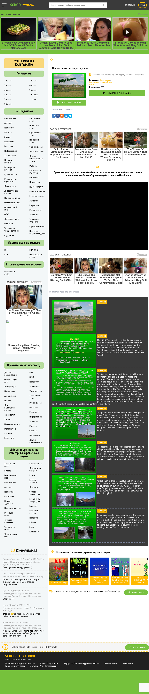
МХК (31, 372)
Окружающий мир (10, 208)
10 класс (33, 95)
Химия (7, 137)
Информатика (10, 151)
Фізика (32, 522)
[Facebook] (58, 116)
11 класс (33, 99)
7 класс (32, 81)
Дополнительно (11, 219)
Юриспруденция (37, 226)
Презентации (105, 80)
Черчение (8, 224)
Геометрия (9, 128)
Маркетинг (34, 205)
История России (8, 161)
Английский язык (34, 119)
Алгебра (8, 123)
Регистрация (129, 5)
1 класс (7, 81)
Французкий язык (35, 134)
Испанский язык (34, 127)
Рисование (34, 178)
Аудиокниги (128, 664)
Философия (34, 435)
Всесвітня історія (33, 512)
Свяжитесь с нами (137, 647)
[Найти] (103, 5)
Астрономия (10, 156)
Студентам (9, 235)
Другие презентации (35, 441)
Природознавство (12, 508)
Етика (32, 475)
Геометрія (9, 492)
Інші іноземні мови (10, 476)
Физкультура (35, 391)
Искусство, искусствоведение (37, 232)
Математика (10, 118)
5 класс (7, 99)
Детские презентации (10, 373)
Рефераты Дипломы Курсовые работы (81, 664)
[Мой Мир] (66, 116)
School (22, 5)
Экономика (34, 215)
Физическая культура (35, 171)
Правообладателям (49, 664)
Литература (10, 186)
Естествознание (36, 196)
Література (34, 487)
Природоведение (12, 198)
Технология (9, 415)
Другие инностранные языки (36, 158)
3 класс (7, 90)
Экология (33, 201)
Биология (8, 146)
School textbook (20, 656)
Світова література (34, 493)
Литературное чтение (11, 192)
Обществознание (12, 203)
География (9, 142)
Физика (8, 132)
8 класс (32, 85)
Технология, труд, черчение (11, 229)
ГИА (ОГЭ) (33, 250)
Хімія (31, 527)
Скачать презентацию (119, 93)
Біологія (33, 506)
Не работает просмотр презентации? (64, 292)
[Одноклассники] (62, 116)
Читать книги (110, 664)
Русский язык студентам (10, 180)
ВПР (6, 250)
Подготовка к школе (35, 256)
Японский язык (36, 152)
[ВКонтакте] (54, 116)
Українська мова (9, 528)
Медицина (34, 412)
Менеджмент (35, 210)
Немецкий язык (34, 141)
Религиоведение (37, 191)
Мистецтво (9, 496)
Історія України (33, 481)
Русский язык (10, 174)
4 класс (7, 95)
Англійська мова (9, 465)
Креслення (34, 532)
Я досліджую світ (10, 535)
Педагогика (9, 391)
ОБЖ (6, 214)
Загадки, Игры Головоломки (43, 666)
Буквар (7, 471)
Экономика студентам (34, 220)
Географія (33, 518)
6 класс (7, 104)
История (8, 401)
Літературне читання (35, 469)
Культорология (36, 187)
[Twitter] (70, 116)
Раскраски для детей (15, 666)
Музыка (33, 166)
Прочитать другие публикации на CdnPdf (98, 249)
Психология (34, 182)
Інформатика (35, 464)
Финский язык (36, 147)
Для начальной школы (9, 408)
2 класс (7, 85)
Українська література (34, 500)
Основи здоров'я (8, 502)
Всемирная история (9, 168)
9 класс (32, 90)
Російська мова (8, 514)
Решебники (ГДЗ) (9, 273)
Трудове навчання (8, 521)
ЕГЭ (6, 255)
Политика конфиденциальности (20, 664)
